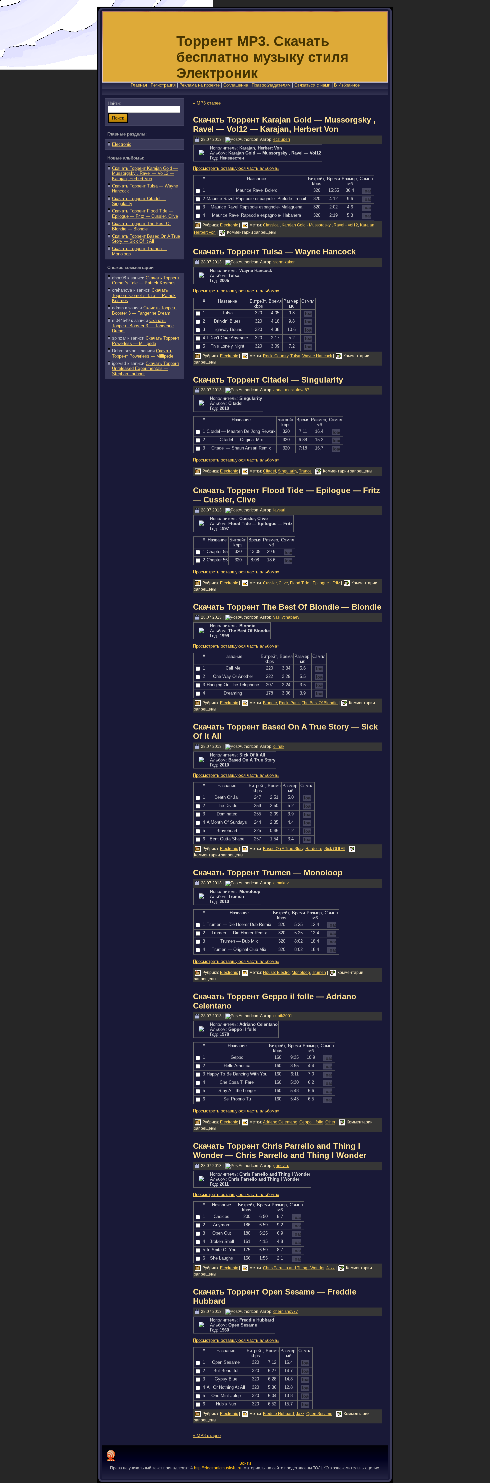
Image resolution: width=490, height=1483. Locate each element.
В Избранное (347, 85)
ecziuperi (281, 139)
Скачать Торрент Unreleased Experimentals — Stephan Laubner (145, 368)
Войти (245, 1463)
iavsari (279, 510)
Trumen (319, 972)
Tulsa (295, 356)
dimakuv (281, 883)
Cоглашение (235, 85)
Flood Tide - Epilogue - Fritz (315, 583)
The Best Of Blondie (320, 703)
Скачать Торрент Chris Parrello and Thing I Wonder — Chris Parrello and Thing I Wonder (279, 1150)
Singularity (287, 471)
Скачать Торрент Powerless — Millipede (145, 341)
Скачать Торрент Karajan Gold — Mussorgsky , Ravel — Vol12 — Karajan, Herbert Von (145, 173)
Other (330, 1122)
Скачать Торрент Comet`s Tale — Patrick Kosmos (145, 280)
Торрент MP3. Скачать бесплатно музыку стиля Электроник (262, 57)
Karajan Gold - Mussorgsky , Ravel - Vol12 (320, 225)
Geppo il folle (311, 1122)
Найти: (114, 103)
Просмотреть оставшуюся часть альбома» (236, 168)
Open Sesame (319, 1413)
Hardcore (313, 848)
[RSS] (111, 1455)
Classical (271, 225)
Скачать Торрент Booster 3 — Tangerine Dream (144, 310)
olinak (278, 746)
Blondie (270, 703)
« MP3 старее (207, 103)
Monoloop (301, 972)
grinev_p (281, 1165)
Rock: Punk (289, 703)
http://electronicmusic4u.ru (217, 1468)
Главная (139, 85)
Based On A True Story (283, 848)
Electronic (121, 144)
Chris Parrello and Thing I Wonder (293, 1268)
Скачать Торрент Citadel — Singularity (268, 379)
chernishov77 (285, 1311)
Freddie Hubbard (278, 1413)
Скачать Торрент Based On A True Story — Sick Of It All (146, 239)
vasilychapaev (286, 617)
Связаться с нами (312, 85)
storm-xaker (284, 262)
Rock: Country (275, 356)
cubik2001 (282, 1016)
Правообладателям (271, 85)
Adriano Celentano (280, 1122)
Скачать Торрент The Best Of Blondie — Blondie (141, 226)
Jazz (330, 1268)
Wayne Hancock (317, 356)
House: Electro (276, 972)
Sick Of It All (334, 848)
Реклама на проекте (199, 85)
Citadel (269, 471)
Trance (305, 471)
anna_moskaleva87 (291, 390)
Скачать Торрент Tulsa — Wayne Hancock (274, 251)
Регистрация (163, 85)
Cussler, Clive (275, 583)
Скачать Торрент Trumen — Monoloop (268, 872)
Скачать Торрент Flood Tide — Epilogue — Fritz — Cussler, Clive (145, 213)
